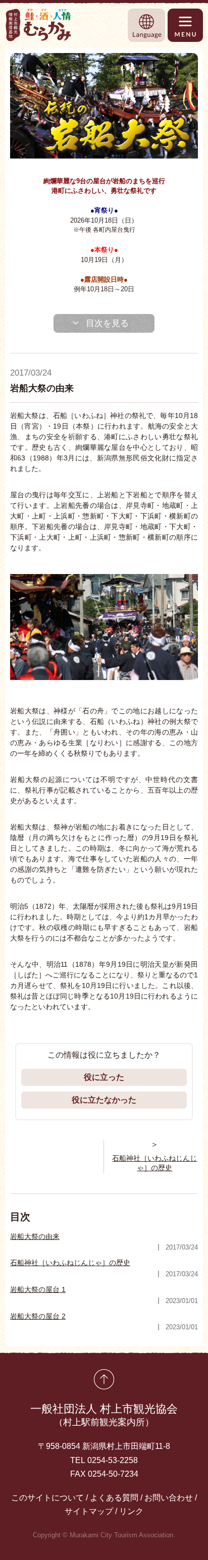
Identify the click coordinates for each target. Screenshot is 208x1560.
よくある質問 (114, 1497)
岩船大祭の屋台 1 (38, 1289)
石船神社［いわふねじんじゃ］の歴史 (70, 1263)
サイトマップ (89, 1511)
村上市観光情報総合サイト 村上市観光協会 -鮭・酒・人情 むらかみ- (39, 25)
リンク (131, 1511)
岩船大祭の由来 (35, 1236)
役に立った (104, 1077)
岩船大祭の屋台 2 (38, 1316)
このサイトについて (47, 1497)
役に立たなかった (104, 1100)
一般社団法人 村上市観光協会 (104, 1414)
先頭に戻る (104, 1379)
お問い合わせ (168, 1497)
